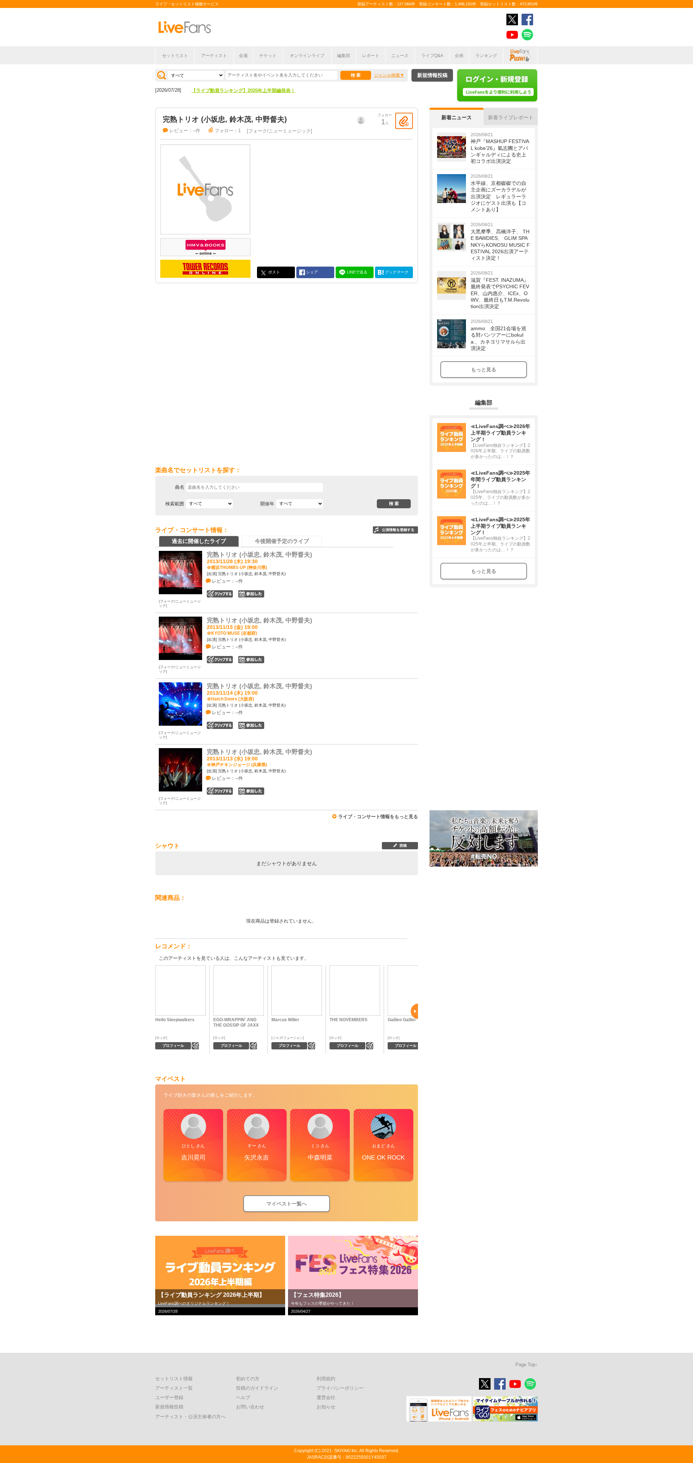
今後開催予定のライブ (282, 541)
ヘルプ (243, 1397)
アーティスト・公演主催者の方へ (190, 1416)
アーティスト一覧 (174, 1388)
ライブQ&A (432, 55)
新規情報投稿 (432, 75)
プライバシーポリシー (340, 1388)
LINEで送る (356, 271)
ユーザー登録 (169, 1397)
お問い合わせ (250, 1407)
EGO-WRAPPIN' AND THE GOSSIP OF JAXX (236, 1022)
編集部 (343, 55)
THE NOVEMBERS (348, 1019)
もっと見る (483, 369)
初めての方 (248, 1378)
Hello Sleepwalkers (175, 1019)
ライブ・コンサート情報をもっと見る (378, 816)
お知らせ (326, 1407)
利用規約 (326, 1378)
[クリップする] (404, 121)
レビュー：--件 (184, 130)
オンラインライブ (307, 55)
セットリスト (175, 55)
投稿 (403, 845)
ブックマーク (396, 271)
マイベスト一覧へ (286, 1204)
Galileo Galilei (401, 1019)
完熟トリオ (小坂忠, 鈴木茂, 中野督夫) (259, 554)
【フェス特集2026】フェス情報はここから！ (238, 90)
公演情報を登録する (398, 530)
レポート (370, 55)
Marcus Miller (285, 1019)
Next (414, 1011)
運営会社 (326, 1397)
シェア (311, 271)
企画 (459, 55)
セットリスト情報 (174, 1378)
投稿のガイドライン (257, 1388)
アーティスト (214, 55)
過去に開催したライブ (199, 541)
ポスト (273, 271)
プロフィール (173, 1046)
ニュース (400, 55)
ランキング (486, 55)
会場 (243, 55)
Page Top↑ (526, 1364)
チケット (267, 55)
